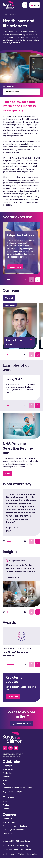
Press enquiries (9, 822)
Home (5, 14)
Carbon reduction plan (27, 854)
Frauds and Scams (10, 850)
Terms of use (8, 845)
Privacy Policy (22, 845)
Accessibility (26, 850)
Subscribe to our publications (15, 826)
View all (9, 298)
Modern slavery (9, 854)
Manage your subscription (13, 830)
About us (6, 777)
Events (5, 784)
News (5, 780)
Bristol (5, 801)
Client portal (7, 833)
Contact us (7, 819)
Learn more (15, 267)
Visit (7, 473)
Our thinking (7, 773)
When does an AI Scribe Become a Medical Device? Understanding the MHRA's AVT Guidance (21, 570)
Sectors (13, 14)
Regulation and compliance (14, 791)
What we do (8, 769)
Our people (7, 766)
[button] (8, 279)
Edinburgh (7, 805)
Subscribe (13, 696)
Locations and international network (17, 788)
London (6, 809)
